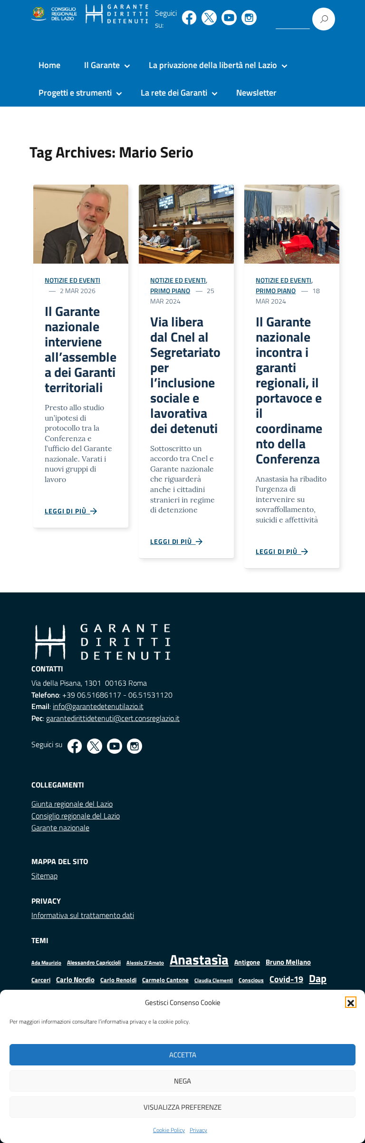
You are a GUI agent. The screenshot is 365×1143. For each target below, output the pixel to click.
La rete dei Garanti (174, 92)
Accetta (182, 1054)
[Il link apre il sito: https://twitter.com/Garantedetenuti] (209, 17)
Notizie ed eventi (72, 280)
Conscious (251, 980)
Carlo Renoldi (118, 980)
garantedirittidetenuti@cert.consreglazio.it (113, 718)
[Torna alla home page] (117, 14)
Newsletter (256, 92)
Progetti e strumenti (75, 92)
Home (49, 65)
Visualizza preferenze (182, 1107)
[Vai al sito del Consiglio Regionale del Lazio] (53, 14)
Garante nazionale (60, 827)
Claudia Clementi (213, 980)
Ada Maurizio (46, 962)
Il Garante (102, 65)
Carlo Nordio (75, 979)
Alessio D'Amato (145, 962)
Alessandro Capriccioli (94, 962)
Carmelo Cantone (165, 980)
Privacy (198, 1129)
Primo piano (170, 291)
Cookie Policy (169, 1129)
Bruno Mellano (288, 961)
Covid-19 (286, 979)
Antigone (247, 962)
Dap (318, 978)
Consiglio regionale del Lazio (75, 815)
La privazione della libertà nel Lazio (213, 65)
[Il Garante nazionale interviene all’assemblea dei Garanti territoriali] (80, 223)
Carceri (40, 980)
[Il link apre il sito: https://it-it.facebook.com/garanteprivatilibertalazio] (189, 17)
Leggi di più (67, 511)
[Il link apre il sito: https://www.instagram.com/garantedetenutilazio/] (249, 17)
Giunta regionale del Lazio (72, 803)
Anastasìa (199, 959)
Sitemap (44, 875)
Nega (182, 1080)
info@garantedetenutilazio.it (98, 706)
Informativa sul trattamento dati (82, 915)
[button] (350, 1002)
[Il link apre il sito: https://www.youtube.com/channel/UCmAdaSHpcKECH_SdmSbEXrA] (229, 17)
